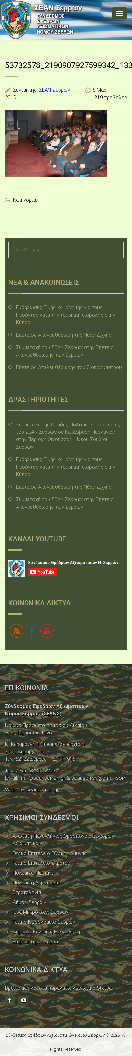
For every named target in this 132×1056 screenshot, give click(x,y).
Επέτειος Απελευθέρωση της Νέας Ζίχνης (63, 335)
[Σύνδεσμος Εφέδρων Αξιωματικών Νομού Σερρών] (41, 20)
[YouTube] (23, 1001)
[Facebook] (10, 1001)
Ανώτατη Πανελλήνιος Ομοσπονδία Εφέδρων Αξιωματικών (63, 839)
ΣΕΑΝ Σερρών (54, 90)
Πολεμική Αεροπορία (36, 883)
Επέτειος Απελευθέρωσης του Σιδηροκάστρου (69, 367)
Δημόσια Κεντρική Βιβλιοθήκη (46, 932)
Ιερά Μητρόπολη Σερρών (40, 912)
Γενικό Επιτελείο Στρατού (41, 863)
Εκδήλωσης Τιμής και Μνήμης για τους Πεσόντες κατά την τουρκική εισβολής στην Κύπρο (65, 314)
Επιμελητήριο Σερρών (37, 942)
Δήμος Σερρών (29, 902)
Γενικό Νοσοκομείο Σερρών (44, 922)
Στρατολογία (27, 892)
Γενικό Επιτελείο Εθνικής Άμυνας (50, 853)
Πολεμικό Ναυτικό (33, 873)
